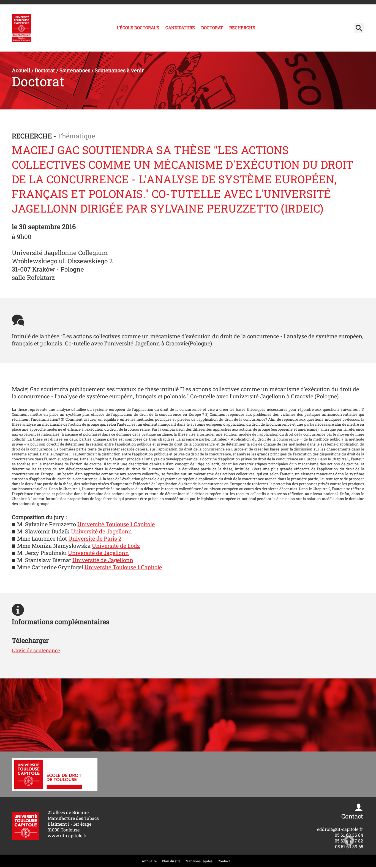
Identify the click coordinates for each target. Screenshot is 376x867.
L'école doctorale (138, 27)
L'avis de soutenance (36, 650)
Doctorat (212, 27)
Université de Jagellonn (101, 531)
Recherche (242, 27)
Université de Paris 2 (94, 538)
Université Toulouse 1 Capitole (116, 524)
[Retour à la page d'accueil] (21, 28)
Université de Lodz (116, 545)
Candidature (180, 27)
